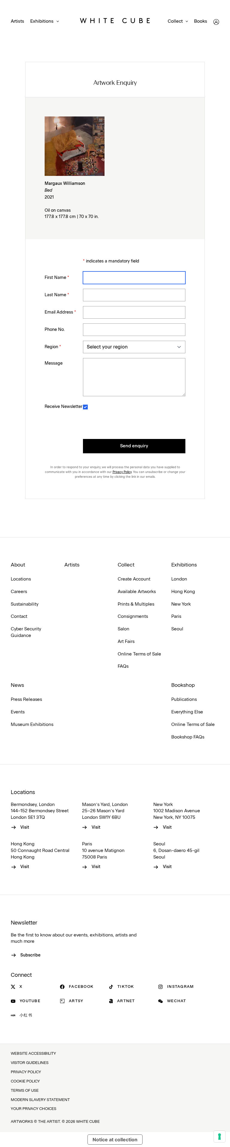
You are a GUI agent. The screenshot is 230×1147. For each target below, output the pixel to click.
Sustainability (24, 604)
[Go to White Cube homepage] (115, 22)
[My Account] (216, 22)
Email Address (60, 312)
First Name (57, 278)
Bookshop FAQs (187, 737)
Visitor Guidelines (30, 1063)
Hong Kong (183, 591)
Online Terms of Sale (139, 654)
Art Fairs (126, 641)
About (18, 565)
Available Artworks (137, 591)
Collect (175, 21)
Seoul (177, 629)
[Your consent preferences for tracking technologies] (219, 1136)
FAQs (123, 666)
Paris (176, 616)
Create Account (134, 579)
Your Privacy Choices (33, 1109)
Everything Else (187, 712)
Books (200, 21)
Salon (123, 629)
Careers (19, 591)
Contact (19, 616)
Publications (184, 699)
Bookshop (183, 685)
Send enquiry (134, 446)
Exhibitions (42, 21)
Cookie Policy (25, 1081)
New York (181, 604)
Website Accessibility (33, 1054)
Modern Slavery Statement (40, 1100)
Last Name (57, 295)
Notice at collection (115, 1140)
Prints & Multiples (136, 604)
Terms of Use (25, 1091)
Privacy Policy (122, 472)
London (179, 579)
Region (53, 347)
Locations (21, 579)
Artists (17, 21)
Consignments (133, 616)
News (17, 685)
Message (54, 363)
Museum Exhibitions (32, 724)
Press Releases (26, 699)
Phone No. (55, 330)
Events (18, 712)
